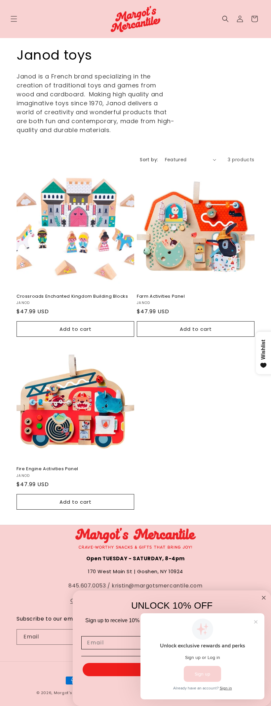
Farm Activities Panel (161, 296)
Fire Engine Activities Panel (47, 469)
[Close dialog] (264, 598)
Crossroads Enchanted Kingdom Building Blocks (72, 296)
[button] (14, 19)
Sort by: (149, 159)
